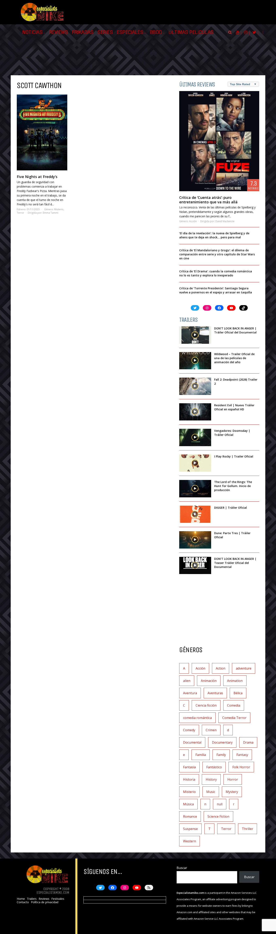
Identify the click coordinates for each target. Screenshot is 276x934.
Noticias (32, 32)
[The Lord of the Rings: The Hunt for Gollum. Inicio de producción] (195, 488)
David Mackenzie (225, 221)
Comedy (189, 730)
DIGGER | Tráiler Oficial (230, 507)
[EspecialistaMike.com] (42, 21)
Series (105, 32)
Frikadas (82, 32)
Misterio (58, 209)
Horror (232, 779)
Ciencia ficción (206, 705)
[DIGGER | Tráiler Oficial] (195, 514)
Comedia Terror (234, 717)
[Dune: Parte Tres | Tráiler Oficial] (195, 540)
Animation (235, 680)
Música (188, 804)
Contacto (23, 902)
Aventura (190, 693)
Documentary (222, 742)
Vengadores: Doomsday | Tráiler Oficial (232, 433)
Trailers (32, 898)
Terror (20, 212)
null (219, 804)
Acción (193, 221)
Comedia (233, 705)
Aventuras (215, 693)
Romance (190, 816)
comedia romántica (197, 717)
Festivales (57, 898)
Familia (200, 755)
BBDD (156, 32)
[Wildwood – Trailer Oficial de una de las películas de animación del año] (195, 360)
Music (210, 792)
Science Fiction (218, 816)
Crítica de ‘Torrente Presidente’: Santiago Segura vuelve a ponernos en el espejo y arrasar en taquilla (215, 290)
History (211, 779)
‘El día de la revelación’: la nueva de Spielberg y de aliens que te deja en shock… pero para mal (214, 235)
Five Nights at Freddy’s (37, 176)
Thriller (247, 829)
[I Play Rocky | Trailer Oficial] (195, 463)
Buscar (182, 868)
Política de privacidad (44, 902)
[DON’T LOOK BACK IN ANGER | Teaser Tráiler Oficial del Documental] (195, 565)
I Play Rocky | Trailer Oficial (233, 456)
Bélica (238, 693)
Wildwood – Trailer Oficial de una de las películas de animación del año (234, 358)
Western (189, 841)
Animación (209, 680)
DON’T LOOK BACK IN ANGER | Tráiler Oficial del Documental (235, 330)
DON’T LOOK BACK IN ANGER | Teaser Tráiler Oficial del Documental (235, 563)
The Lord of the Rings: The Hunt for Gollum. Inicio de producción (233, 486)
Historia (189, 779)
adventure (243, 668)
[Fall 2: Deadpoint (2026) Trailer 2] (195, 386)
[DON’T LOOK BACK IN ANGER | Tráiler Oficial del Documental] (195, 335)
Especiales (130, 32)
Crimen (211, 730)
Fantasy (242, 755)
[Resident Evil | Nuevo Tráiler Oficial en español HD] (195, 412)
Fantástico (214, 767)
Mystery (232, 792)
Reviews (58, 32)
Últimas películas (191, 32)
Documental (192, 742)
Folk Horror (241, 767)
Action (220, 668)
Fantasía (189, 767)
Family (221, 755)
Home (21, 898)
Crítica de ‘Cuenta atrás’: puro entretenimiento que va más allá (208, 199)
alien (186, 680)
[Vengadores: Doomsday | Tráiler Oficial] (195, 437)
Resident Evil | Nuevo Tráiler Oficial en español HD (234, 407)
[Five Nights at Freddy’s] (42, 132)
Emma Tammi (50, 212)
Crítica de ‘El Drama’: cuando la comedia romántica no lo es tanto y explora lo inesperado (215, 273)
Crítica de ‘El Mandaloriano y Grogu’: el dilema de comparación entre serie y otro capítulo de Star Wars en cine (217, 254)
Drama (248, 742)
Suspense (190, 829)
